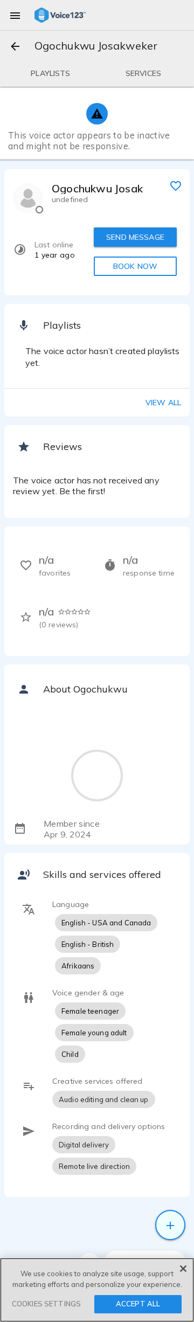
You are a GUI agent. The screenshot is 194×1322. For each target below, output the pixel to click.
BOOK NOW (135, 266)
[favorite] (175, 185)
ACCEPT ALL (138, 1303)
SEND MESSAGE (135, 237)
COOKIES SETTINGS (46, 1303)
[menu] (15, 15)
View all (163, 402)
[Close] (183, 1268)
